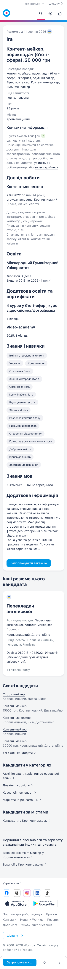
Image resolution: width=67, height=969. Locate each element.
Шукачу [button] (12, 935)
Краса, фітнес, (18, 792)
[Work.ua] (6, 13)
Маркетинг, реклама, (20, 800)
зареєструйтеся (46, 167)
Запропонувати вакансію (21, 962)
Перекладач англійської (20, 608)
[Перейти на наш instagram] (27, 893)
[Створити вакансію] (50, 14)
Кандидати (25, 820)
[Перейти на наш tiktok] (47, 893)
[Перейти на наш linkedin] (37, 893)
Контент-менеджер (17, 718)
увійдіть (40, 163)
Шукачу (54, 3)
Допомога (10, 925)
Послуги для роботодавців (22, 914)
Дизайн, (16, 785)
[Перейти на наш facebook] (6, 893)
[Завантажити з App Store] (16, 903)
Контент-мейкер (15, 706)
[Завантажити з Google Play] (45, 903)
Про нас (52, 914)
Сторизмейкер (14, 694)
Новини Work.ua (32, 919)
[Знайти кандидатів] (41, 14)
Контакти (9, 919)
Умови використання (36, 925)
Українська (11, 883)
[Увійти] (60, 14)
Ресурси (53, 919)
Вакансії (23, 864)
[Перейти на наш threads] (16, 893)
